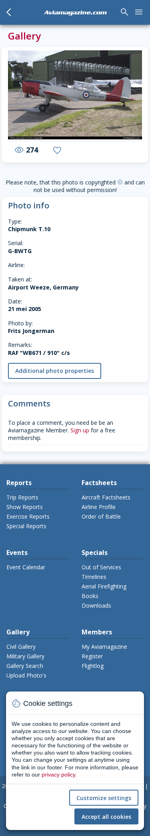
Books (90, 596)
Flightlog (93, 666)
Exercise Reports (28, 516)
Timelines (94, 576)
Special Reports (26, 526)
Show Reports (24, 507)
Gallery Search (24, 666)
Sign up (79, 430)
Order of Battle (101, 516)
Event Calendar (25, 567)
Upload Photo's (26, 675)
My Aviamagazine (104, 646)
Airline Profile (99, 507)
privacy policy (58, 774)
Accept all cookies (106, 816)
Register (92, 656)
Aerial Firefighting (104, 586)
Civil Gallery (21, 646)
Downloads (96, 605)
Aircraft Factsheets (106, 497)
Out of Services (101, 567)
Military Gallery (25, 656)
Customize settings (103, 798)
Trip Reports (22, 497)
